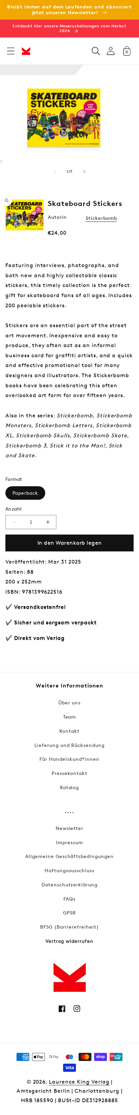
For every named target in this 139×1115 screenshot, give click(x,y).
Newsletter (70, 828)
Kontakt (69, 731)
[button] (10, 51)
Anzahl (13, 509)
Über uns (69, 702)
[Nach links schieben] (54, 171)
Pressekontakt (69, 773)
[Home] (26, 51)
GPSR (69, 912)
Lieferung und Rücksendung (69, 745)
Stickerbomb (101, 218)
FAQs (69, 899)
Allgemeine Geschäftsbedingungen (69, 856)
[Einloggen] (111, 51)
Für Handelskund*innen (69, 759)
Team (69, 717)
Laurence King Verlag (79, 1082)
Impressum (69, 842)
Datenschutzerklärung (69, 884)
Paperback (25, 493)
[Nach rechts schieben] (84, 171)
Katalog (69, 787)
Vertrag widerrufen (69, 941)
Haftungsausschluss (69, 870)
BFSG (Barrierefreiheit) (69, 927)
